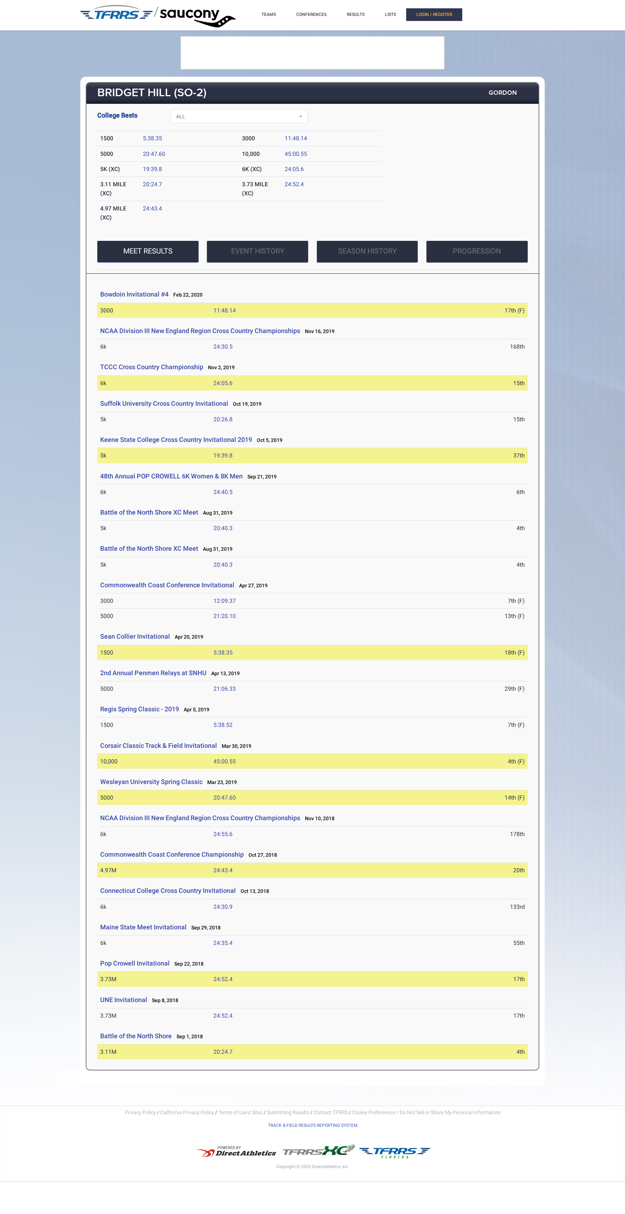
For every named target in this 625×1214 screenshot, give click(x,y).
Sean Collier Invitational (135, 636)
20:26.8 (223, 419)
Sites (257, 1112)
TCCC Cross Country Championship (151, 367)
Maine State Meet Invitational (143, 927)
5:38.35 (152, 138)
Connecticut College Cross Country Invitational (168, 890)
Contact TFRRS (331, 1112)
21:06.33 (224, 688)
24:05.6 (294, 169)
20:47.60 (154, 153)
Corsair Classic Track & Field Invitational (158, 745)
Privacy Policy (140, 1112)
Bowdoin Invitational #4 (134, 294)
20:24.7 (152, 184)
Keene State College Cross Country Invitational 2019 (176, 439)
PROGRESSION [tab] (477, 251)
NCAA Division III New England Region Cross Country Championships (200, 331)
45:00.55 (296, 153)
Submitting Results (288, 1112)
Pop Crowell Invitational (135, 963)
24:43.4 (152, 208)
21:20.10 (224, 616)
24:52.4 (294, 184)
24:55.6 (223, 834)
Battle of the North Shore (136, 1036)
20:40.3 (223, 528)
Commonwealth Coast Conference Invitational (167, 585)
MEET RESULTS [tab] (148, 251)
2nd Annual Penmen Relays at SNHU (153, 673)
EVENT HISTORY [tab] (257, 251)
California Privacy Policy (187, 1112)
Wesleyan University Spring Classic (151, 781)
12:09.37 (224, 600)
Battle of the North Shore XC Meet (149, 512)
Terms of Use (232, 1112)
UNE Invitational (123, 1000)
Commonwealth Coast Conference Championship (172, 854)
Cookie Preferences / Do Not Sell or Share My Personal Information (426, 1112)
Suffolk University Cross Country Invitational (164, 403)
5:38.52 (223, 724)
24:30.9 (223, 906)
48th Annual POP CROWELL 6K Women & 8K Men (171, 476)
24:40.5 (223, 492)
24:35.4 (223, 943)
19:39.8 (152, 169)
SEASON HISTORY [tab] (367, 251)
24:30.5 (223, 346)
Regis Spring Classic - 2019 (139, 709)
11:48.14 (296, 138)
